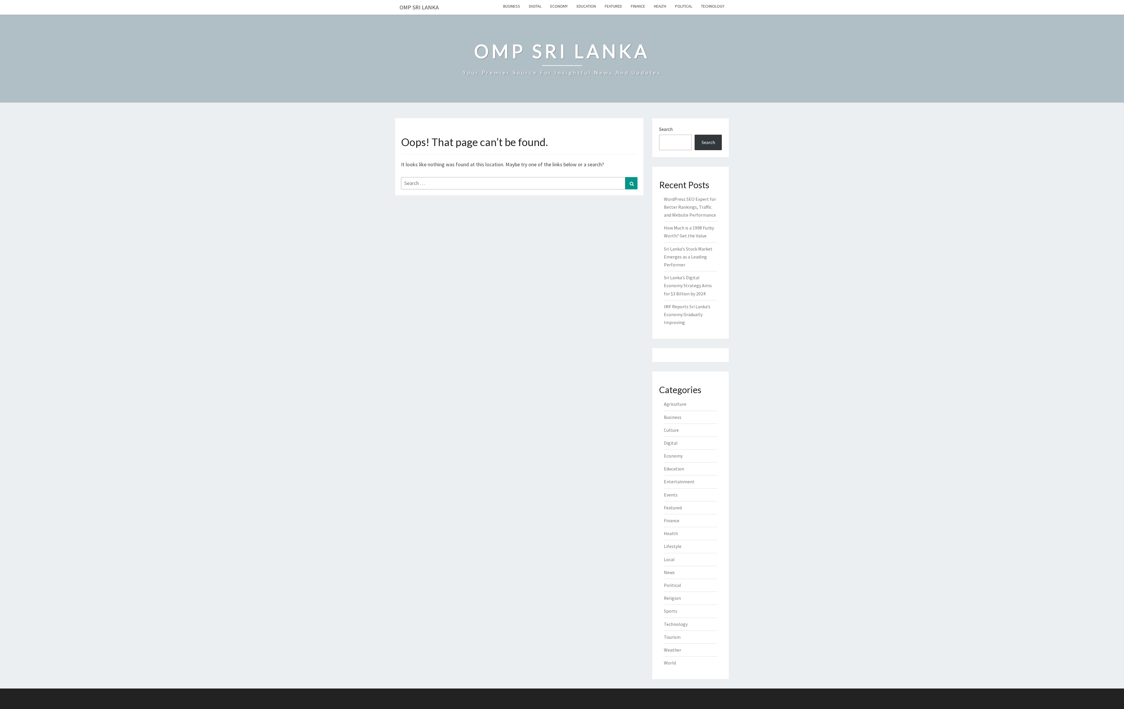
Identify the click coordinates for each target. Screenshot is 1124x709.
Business (511, 6)
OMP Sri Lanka (419, 7)
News (669, 572)
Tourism (672, 637)
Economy (559, 6)
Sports (670, 611)
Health (660, 6)
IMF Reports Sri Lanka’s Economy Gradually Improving (687, 314)
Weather (672, 650)
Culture (671, 430)
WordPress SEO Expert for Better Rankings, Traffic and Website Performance (690, 207)
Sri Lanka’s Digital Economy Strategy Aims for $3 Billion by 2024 (688, 285)
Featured (613, 6)
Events (671, 495)
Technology (712, 6)
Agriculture (675, 404)
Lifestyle (672, 546)
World (670, 663)
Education (586, 6)
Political (683, 6)
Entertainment (679, 481)
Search (666, 129)
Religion (672, 598)
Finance (638, 6)
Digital (535, 6)
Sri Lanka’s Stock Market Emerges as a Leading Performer (688, 257)
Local (669, 559)
